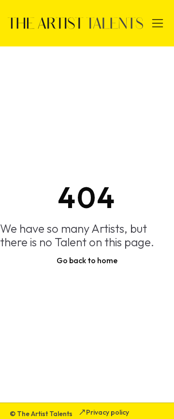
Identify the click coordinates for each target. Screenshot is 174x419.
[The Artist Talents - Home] (75, 23)
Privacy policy (107, 412)
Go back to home (87, 260)
